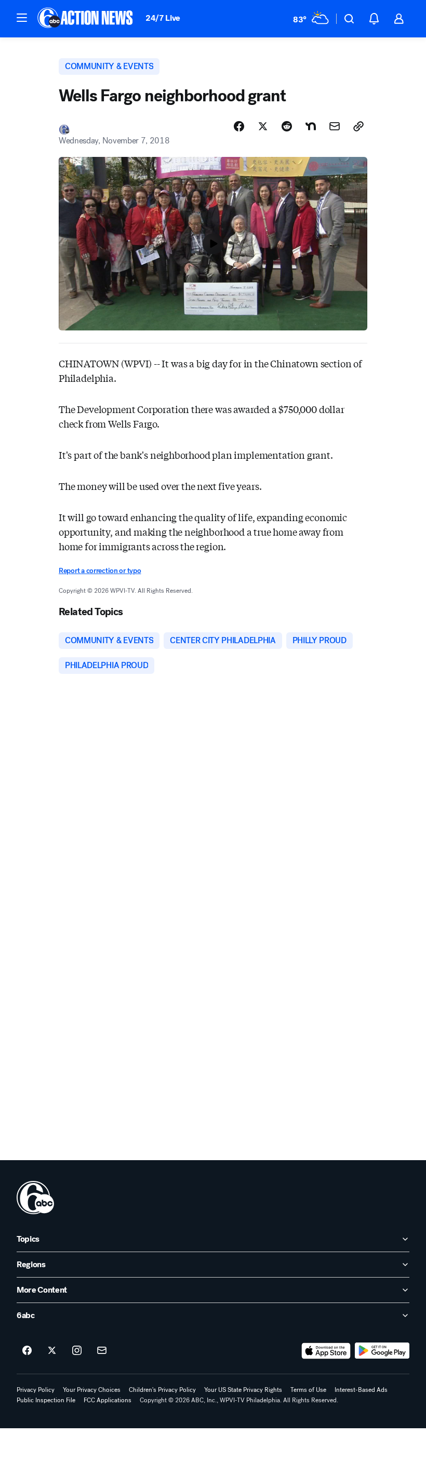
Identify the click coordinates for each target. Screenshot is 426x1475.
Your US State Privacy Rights (243, 1390)
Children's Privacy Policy (162, 1390)
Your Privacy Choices (92, 1390)
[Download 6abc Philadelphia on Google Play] (382, 1351)
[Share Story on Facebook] (239, 126)
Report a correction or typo (100, 571)
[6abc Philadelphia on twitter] (52, 1350)
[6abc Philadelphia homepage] (86, 18)
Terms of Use (308, 1390)
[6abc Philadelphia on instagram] (76, 1350)
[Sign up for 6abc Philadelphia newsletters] (101, 1350)
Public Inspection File (46, 1400)
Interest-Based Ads (361, 1390)
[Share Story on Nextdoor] (311, 126)
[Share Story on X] (263, 126)
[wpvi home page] (35, 1197)
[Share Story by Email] (334, 126)
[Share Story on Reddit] (287, 126)
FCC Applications (107, 1400)
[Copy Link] (358, 126)
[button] (22, 17)
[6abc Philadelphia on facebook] (27, 1350)
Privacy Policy (36, 1390)
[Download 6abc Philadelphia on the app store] (326, 1351)
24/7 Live (162, 17)
